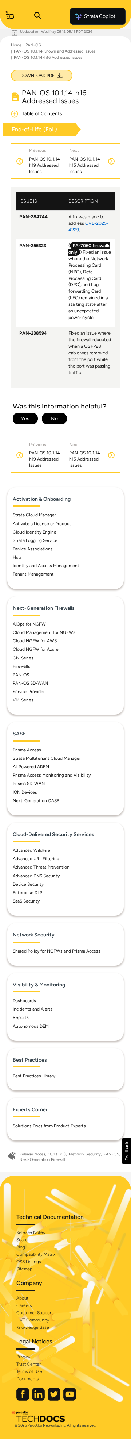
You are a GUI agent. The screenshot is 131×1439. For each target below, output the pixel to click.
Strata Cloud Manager (34, 514)
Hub (17, 557)
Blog (20, 1247)
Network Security (85, 1154)
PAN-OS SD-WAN (30, 683)
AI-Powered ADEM (31, 766)
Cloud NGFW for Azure (36, 649)
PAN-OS (33, 45)
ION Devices (25, 792)
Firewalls (21, 666)
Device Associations (33, 548)
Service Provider (29, 691)
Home (16, 45)
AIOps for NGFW (29, 624)
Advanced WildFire (31, 850)
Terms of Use (29, 1371)
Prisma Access (27, 750)
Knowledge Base (32, 1327)
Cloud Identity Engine (34, 532)
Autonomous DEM (31, 1026)
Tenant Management (33, 574)
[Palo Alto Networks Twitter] (54, 1399)
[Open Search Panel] (37, 16)
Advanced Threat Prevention (41, 867)
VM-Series (23, 700)
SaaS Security (26, 901)
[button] (126, 1151)
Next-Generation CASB (36, 800)
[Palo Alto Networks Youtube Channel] (69, 1399)
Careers (24, 1305)
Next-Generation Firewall (42, 1159)
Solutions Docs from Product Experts (49, 1125)
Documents (27, 1378)
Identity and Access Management (46, 565)
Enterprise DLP (27, 892)
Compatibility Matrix (35, 1254)
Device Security (28, 884)
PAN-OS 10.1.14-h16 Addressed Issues (48, 57)
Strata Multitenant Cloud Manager (47, 758)
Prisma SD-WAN (29, 783)
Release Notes (32, 1154)
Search (23, 1239)
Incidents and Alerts (33, 1009)
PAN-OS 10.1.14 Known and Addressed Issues (54, 51)
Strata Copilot (99, 16)
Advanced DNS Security (36, 875)
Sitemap (24, 1268)
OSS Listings (28, 1261)
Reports (21, 1017)
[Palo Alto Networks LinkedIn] (39, 1399)
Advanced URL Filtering (36, 858)
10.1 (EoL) (57, 1154)
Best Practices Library (34, 1075)
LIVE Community (32, 1320)
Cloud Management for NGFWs (44, 632)
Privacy (23, 1356)
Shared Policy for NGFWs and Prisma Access (56, 951)
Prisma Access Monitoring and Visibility (52, 775)
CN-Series (23, 658)
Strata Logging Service (35, 540)
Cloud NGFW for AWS (35, 640)
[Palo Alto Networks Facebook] (23, 1399)
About (22, 1298)
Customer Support (34, 1312)
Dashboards (24, 1000)
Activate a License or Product (42, 523)
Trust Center (28, 1364)
